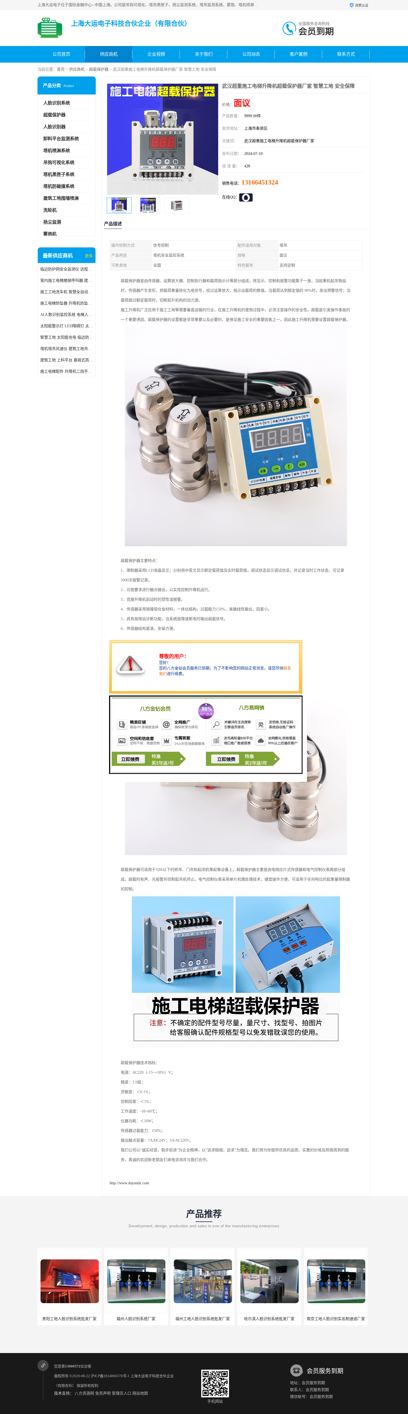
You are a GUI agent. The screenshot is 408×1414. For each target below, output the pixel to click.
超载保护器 (99, 69)
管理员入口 (121, 1393)
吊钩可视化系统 (58, 162)
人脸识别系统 (56, 103)
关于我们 (204, 54)
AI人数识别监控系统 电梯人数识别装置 (66, 315)
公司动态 (251, 54)
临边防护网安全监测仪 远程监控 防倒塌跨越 (66, 269)
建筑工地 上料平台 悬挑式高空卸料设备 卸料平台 (66, 360)
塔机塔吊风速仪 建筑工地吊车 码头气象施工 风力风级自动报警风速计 (66, 349)
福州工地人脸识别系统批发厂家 (136, 1319)
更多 (89, 256)
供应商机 (109, 54)
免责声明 (103, 1393)
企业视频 (156, 54)
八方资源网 (84, 1393)
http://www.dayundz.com (129, 1183)
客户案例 (299, 54)
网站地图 (140, 1393)
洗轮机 (50, 210)
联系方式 (346, 54)
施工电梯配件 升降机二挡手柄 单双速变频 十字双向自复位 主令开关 (66, 371)
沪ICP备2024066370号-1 (110, 1376)
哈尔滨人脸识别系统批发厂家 (202, 1319)
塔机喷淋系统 (56, 150)
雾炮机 (50, 234)
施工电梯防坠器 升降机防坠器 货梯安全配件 (66, 303)
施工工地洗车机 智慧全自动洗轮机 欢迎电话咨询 (66, 292)
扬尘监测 (52, 222)
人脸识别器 (54, 126)
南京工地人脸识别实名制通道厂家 (269, 1319)
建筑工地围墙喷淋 (61, 198)
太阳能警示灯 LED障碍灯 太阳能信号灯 (66, 326)
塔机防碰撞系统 (58, 186)
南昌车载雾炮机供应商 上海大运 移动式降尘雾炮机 (349, 1319)
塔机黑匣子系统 (58, 174)
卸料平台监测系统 (61, 138)
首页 (61, 69)
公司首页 (61, 54)
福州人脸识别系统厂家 (69, 1319)
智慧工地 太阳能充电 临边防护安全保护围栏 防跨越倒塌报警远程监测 (66, 337)
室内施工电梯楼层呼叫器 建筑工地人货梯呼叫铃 (66, 280)
